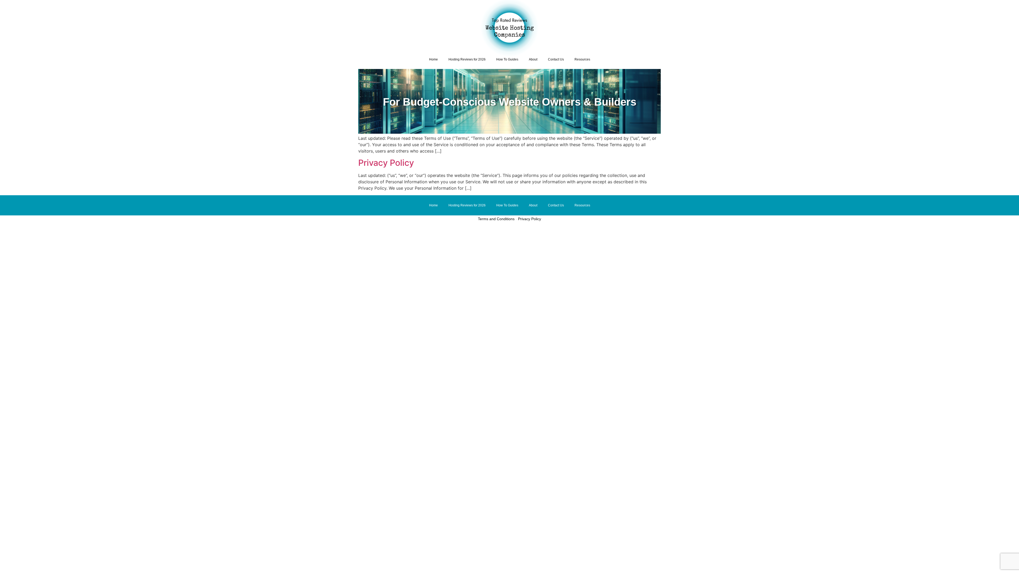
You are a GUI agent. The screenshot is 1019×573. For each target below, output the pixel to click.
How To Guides (507, 59)
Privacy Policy (386, 163)
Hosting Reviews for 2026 (467, 59)
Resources (582, 59)
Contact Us (556, 59)
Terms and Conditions (496, 219)
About (533, 59)
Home (433, 59)
